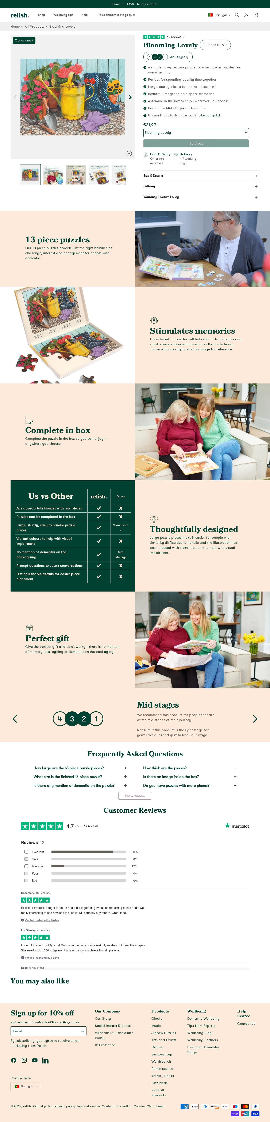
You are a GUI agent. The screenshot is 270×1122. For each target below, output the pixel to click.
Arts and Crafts (164, 1040)
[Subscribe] (82, 1031)
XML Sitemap (156, 1106)
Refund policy (43, 1106)
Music (156, 1025)
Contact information (116, 1106)
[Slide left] (15, 97)
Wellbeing (196, 1011)
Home (15, 26)
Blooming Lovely (170, 45)
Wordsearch (161, 1061)
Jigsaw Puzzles (163, 1033)
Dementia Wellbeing (203, 1018)
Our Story (103, 1018)
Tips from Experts (201, 1025)
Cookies (139, 1106)
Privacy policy (65, 1106)
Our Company (107, 1011)
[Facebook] (14, 1060)
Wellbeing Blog (199, 1033)
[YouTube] (35, 1060)
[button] (237, 15)
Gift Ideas (159, 1083)
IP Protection (105, 1045)
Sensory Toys (162, 1054)
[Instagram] (24, 1060)
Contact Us (246, 1023)
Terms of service (88, 1106)
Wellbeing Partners (202, 1040)
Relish (27, 1106)
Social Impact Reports (113, 1025)
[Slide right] (130, 97)
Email (17, 1031)
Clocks (156, 1018)
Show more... (135, 796)
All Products (34, 26)
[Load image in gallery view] (30, 174)
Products (160, 1011)
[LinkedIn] (45, 1060)
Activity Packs (162, 1076)
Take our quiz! (208, 115)
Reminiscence (162, 1068)
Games (157, 1047)
